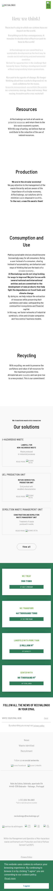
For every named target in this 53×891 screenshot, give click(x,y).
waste (22, 197)
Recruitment (27, 750)
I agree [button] (26, 886)
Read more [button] (10, 878)
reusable (26, 375)
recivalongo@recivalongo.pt (26, 816)
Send (46, 718)
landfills (38, 197)
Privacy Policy (26, 857)
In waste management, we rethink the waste (26, 86)
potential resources (16, 122)
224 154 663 (29, 800)
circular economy (26, 270)
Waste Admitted (26, 745)
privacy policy (38, 725)
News (26, 740)
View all (27, 546)
